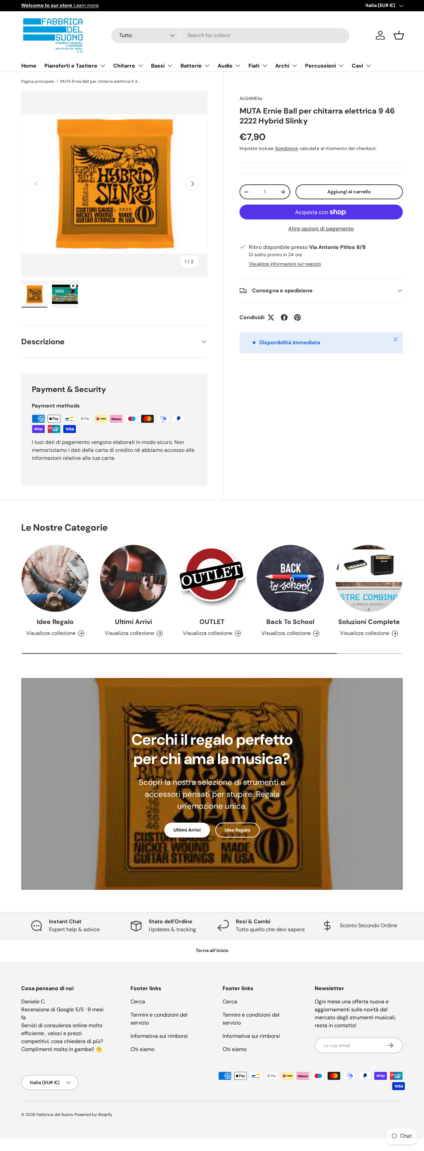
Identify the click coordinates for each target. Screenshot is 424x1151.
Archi (282, 65)
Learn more (60, 5)
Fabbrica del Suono (54, 1114)
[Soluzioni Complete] (368, 578)
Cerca (138, 1001)
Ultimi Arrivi (133, 621)
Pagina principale (37, 81)
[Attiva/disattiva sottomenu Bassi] (170, 66)
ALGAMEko (250, 98)
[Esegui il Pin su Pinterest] (297, 317)
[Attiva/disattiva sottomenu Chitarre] (140, 66)
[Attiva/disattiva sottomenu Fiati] (265, 66)
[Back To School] (290, 578)
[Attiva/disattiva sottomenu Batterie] (207, 66)
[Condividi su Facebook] (284, 317)
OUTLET (212, 621)
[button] (399, 35)
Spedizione (286, 148)
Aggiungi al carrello (349, 192)
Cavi (357, 65)
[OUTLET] (212, 578)
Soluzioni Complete (369, 621)
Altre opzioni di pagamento (321, 228)
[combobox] (230, 35)
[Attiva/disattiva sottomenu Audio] (238, 66)
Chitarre (124, 65)
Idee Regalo (55, 621)
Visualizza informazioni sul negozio (285, 264)
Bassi (158, 65)
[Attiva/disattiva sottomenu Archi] (294, 66)
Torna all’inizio (212, 950)
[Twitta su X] (271, 317)
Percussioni (320, 65)
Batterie (191, 65)
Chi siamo (142, 1049)
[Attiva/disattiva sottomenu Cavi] (368, 66)
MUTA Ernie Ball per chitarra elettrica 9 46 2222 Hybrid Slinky (100, 81)
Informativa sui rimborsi (159, 1035)
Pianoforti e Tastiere (70, 65)
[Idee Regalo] (55, 578)
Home (28, 65)
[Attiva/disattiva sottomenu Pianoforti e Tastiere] (103, 66)
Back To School (290, 621)
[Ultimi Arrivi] (133, 578)
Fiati (253, 65)
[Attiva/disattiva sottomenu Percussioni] (341, 66)
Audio (225, 65)
